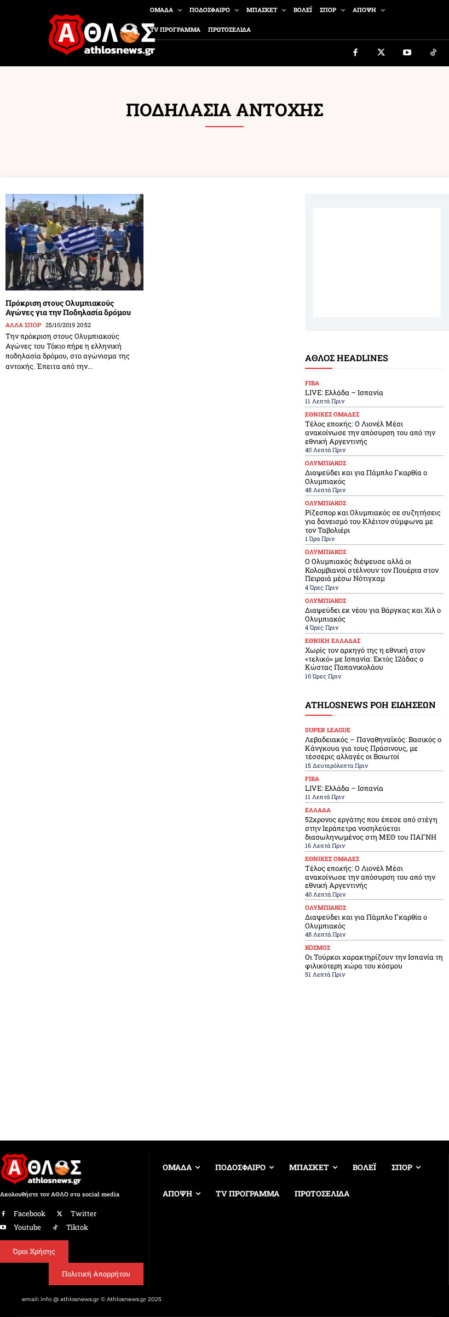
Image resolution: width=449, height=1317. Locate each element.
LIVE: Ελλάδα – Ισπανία (344, 392)
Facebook (29, 1213)
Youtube (27, 1227)
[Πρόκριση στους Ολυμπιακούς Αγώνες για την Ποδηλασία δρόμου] (74, 242)
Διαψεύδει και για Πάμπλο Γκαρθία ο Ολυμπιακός (366, 476)
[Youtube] (407, 53)
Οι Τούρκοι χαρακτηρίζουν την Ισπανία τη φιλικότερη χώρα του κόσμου (374, 961)
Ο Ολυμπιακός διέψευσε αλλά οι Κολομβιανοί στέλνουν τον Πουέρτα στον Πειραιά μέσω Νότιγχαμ (372, 569)
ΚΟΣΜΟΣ (317, 947)
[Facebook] (355, 53)
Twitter (83, 1213)
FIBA (312, 383)
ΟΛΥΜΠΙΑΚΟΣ (325, 463)
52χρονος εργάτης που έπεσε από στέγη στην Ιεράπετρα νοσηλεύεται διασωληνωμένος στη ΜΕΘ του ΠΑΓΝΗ (371, 827)
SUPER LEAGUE (327, 730)
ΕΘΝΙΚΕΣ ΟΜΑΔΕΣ (332, 414)
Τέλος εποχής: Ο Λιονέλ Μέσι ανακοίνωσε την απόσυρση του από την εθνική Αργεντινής (370, 432)
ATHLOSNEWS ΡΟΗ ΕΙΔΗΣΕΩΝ (370, 704)
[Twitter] (381, 53)
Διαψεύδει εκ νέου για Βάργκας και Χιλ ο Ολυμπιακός (373, 614)
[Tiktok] (433, 53)
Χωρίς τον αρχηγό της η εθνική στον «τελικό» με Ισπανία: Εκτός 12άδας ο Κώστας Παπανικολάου (365, 658)
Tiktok (77, 1227)
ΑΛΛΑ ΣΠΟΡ (23, 324)
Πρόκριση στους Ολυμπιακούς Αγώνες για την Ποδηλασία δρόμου (68, 307)
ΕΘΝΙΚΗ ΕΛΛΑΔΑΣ (332, 640)
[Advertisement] (377, 262)
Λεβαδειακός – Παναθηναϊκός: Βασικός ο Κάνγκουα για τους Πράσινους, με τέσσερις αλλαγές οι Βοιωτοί (373, 747)
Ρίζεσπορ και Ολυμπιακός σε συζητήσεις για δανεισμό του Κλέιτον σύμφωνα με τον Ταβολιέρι (373, 521)
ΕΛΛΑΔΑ (318, 810)
